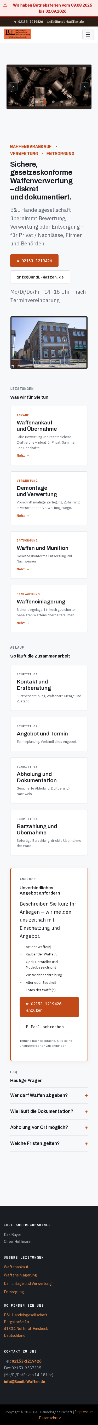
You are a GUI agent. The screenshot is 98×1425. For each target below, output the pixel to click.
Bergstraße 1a (16, 1321)
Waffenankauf (16, 1266)
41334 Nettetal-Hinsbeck (26, 1328)
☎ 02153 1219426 (28, 21)
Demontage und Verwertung (28, 1283)
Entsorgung (14, 1291)
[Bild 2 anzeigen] (45, 102)
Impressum (84, 1411)
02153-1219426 (27, 1361)
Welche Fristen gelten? (35, 1143)
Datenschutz (50, 1417)
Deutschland (14, 1335)
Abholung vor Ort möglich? (39, 1127)
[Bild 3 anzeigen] (53, 102)
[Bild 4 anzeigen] (62, 102)
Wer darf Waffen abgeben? (39, 1095)
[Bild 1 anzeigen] (36, 102)
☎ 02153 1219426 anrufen (43, 1007)
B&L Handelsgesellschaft (25, 1314)
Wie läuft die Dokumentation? (41, 1111)
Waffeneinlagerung (20, 1274)
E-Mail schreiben (45, 1026)
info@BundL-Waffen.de (65, 21)
